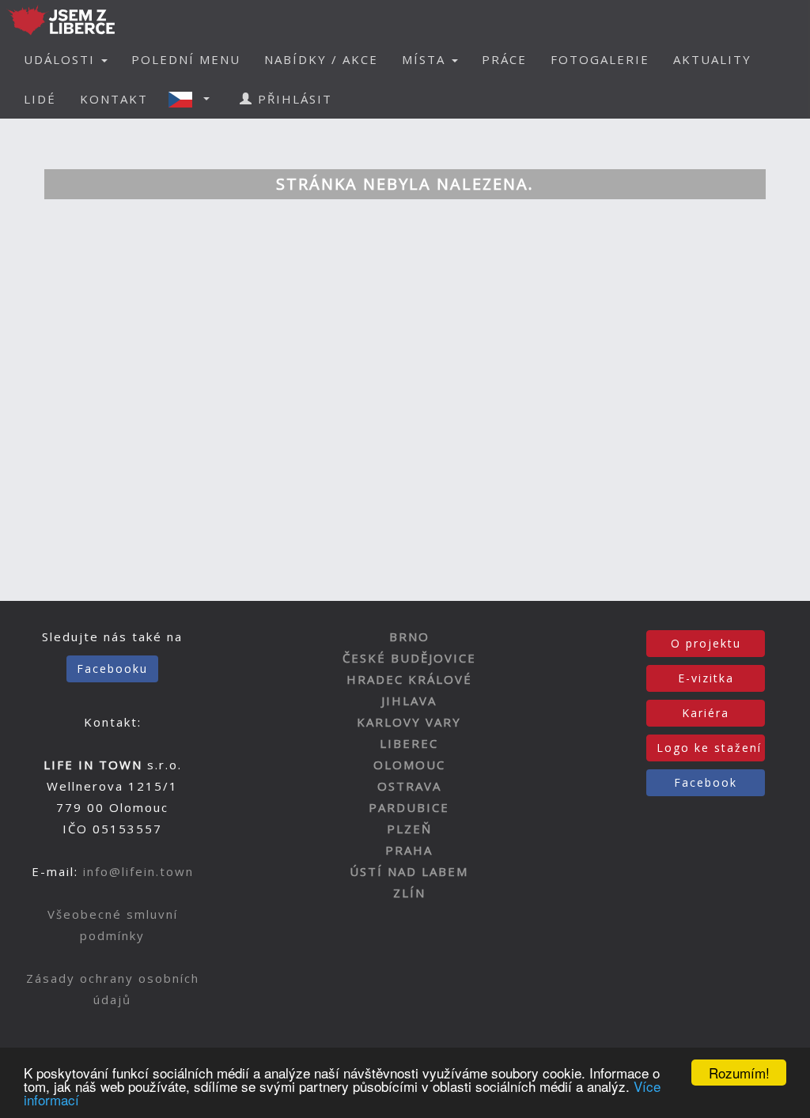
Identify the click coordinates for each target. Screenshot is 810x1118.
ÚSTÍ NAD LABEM (409, 871)
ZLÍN (409, 893)
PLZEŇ (409, 829)
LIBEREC (409, 743)
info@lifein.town (138, 871)
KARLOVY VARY (409, 722)
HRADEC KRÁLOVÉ (409, 679)
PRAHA (409, 850)
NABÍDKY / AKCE (321, 59)
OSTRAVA (409, 786)
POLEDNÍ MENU (185, 59)
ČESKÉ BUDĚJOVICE (409, 658)
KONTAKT (114, 99)
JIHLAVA (409, 700)
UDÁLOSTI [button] (62, 59)
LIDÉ (40, 99)
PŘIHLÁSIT (292, 99)
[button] (194, 99)
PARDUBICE (409, 807)
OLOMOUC (409, 764)
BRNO (409, 636)
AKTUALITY (712, 59)
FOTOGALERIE (600, 59)
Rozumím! (739, 1072)
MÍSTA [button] (426, 59)
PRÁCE (504, 59)
